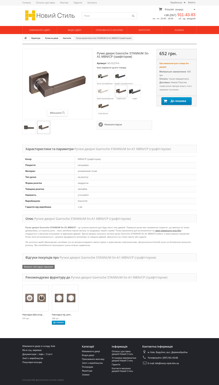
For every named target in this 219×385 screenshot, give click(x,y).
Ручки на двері (51, 38)
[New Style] (49, 15)
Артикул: (102, 63)
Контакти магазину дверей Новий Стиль (122, 369)
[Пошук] (133, 15)
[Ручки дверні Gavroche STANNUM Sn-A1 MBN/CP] (29, 127)
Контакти (92, 2)
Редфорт (60, 380)
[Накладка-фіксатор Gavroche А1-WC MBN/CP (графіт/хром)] (35, 298)
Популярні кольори (32, 362)
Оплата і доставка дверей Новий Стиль (122, 352)
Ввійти (191, 2)
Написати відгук (113, 124)
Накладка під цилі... (62, 314)
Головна (26, 2)
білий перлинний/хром (105, 98)
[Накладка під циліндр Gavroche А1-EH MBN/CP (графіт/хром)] (65, 298)
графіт (134, 98)
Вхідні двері (74, 30)
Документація (29, 354)
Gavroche (67, 38)
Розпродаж (87, 367)
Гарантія (78, 2)
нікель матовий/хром (105, 84)
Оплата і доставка (45, 2)
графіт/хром (121, 98)
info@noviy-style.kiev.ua (167, 363)
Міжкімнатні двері (39, 30)
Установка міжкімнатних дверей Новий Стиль (124, 359)
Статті (49, 354)
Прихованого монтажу (109, 30)
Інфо (41, 354)
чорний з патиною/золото (123, 84)
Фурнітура (144, 30)
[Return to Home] (25, 38)
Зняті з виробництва (32, 358)
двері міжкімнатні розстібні (168, 230)
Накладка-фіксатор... (33, 314)
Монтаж (64, 2)
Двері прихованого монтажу (46, 380)
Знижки (179, 30)
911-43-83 (186, 15)
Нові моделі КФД (28, 380)
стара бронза (103, 113)
